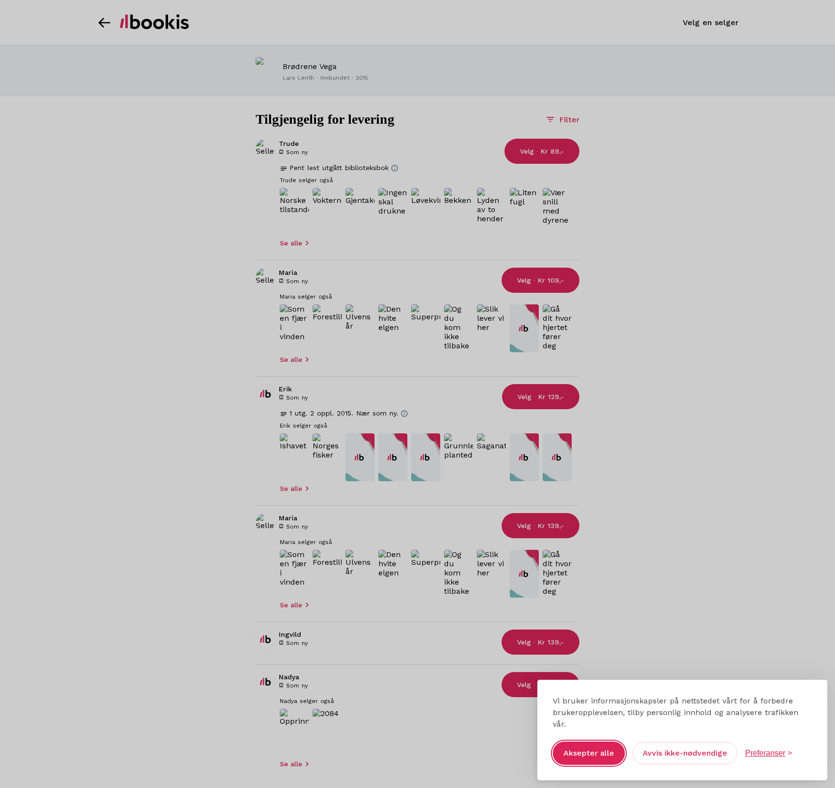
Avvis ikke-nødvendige (685, 753)
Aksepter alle (588, 753)
